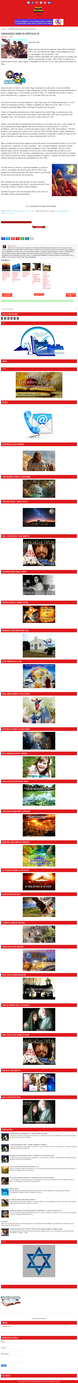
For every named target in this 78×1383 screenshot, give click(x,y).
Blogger (43, 1318)
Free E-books (30, 211)
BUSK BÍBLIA (34, 1381)
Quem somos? (14, 1188)
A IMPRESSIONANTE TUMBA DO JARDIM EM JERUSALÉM (36, 278)
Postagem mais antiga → (71, 295)
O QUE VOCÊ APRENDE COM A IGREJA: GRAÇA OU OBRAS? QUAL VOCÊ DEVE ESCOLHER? (47, 280)
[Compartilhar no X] (8, 238)
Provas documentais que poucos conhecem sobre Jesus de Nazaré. (32, 1177)
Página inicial (39, 294)
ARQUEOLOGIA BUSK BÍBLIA (26, 274)
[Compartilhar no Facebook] (3, 238)
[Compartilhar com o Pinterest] (32, 238)
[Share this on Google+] (13, 238)
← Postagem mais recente (7, 295)
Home (4, 29)
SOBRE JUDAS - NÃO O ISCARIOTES (16, 222)
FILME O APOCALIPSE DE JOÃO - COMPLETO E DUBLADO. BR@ (32, 1155)
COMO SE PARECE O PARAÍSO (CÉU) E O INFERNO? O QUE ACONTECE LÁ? (35, 1210)
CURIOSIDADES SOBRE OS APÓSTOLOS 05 (20, 33)
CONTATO (4, 1221)
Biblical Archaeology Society (16, 211)
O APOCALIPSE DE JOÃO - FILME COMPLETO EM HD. (28, 1144)
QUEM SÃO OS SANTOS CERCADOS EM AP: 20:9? (6, 276)
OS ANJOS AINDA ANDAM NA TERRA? (23, 1199)
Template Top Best (54, 1381)
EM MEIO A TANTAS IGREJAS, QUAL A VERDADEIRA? (16, 277)
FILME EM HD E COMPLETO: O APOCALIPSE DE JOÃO (28, 1133)
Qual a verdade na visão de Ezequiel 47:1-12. (24, 1166)
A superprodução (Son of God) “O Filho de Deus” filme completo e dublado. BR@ (36, 1229)
